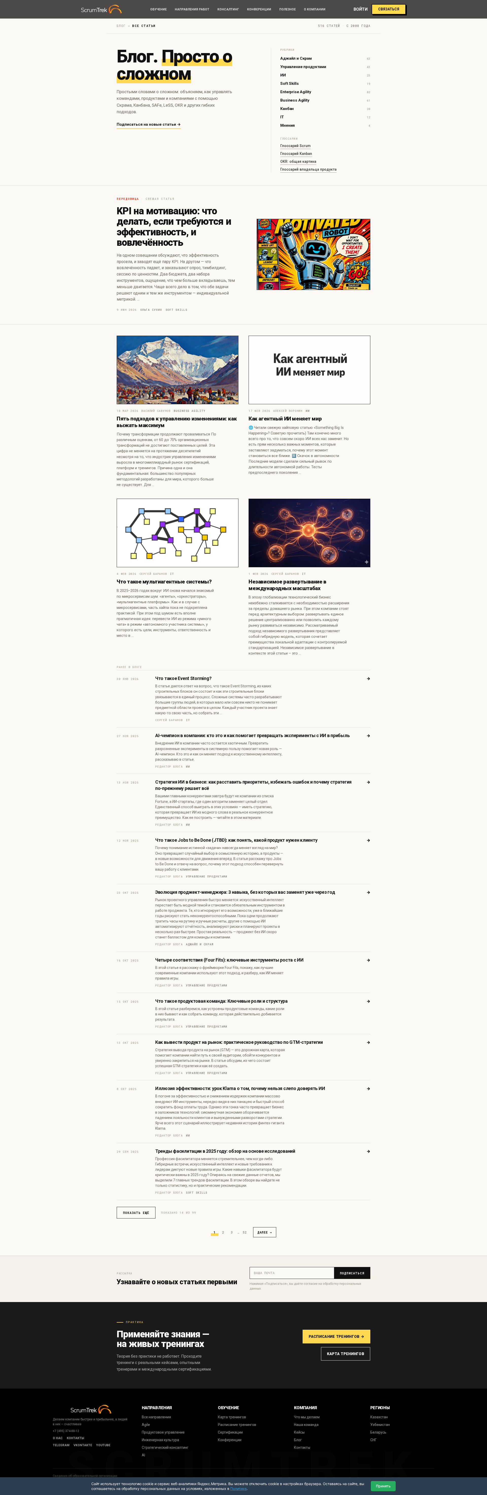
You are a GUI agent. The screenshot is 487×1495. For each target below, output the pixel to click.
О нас (58, 1438)
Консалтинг (228, 9)
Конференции (259, 9)
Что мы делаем (307, 1417)
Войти (361, 9)
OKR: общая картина (298, 161)
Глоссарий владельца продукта (308, 169)
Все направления (156, 1417)
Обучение (158, 9)
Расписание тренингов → (336, 1336)
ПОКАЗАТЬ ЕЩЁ (136, 1213)
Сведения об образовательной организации (85, 1476)
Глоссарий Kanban (296, 154)
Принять (383, 1486)
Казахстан (379, 1417)
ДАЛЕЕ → (264, 1232)
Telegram (61, 1445)
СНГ (373, 1440)
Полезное (287, 9)
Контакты (75, 1438)
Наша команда (306, 1425)
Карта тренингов (345, 1354)
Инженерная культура (160, 1440)
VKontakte (83, 1445)
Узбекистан (380, 1425)
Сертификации (230, 1432)
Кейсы (299, 1432)
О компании (314, 9)
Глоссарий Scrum (295, 146)
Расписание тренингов (237, 1425)
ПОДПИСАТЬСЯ (352, 1273)
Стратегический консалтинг (165, 1447)
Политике (238, 1488)
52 (245, 1232)
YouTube (103, 1445)
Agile (146, 1425)
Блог (298, 1440)
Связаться (388, 9)
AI (143, 1455)
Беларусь (378, 1432)
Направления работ (192, 9)
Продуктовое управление (163, 1432)
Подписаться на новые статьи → (149, 124)
